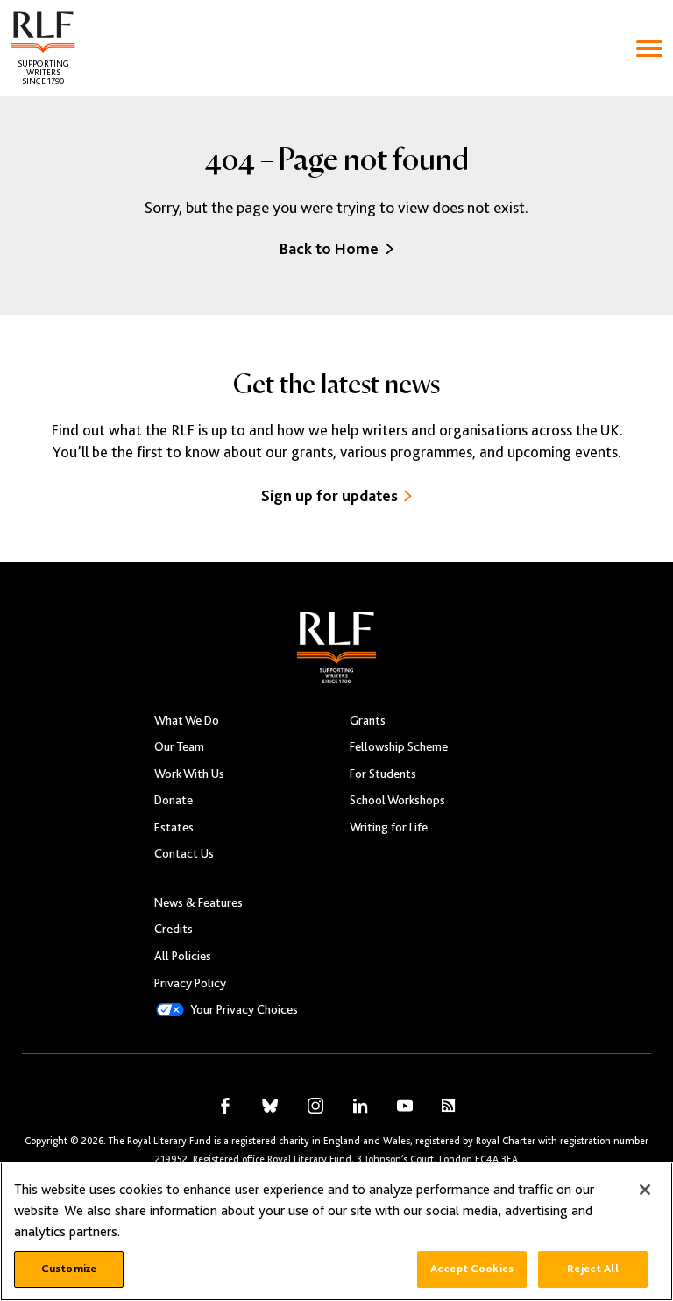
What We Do (186, 720)
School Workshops (397, 800)
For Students (383, 773)
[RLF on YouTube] (405, 1106)
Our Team (179, 746)
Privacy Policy (190, 983)
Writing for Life (389, 827)
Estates (174, 827)
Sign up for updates (329, 495)
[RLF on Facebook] (225, 1106)
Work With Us (189, 773)
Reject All (592, 1269)
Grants (368, 720)
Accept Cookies (472, 1269)
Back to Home (329, 248)
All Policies (182, 956)
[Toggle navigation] (649, 48)
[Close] (645, 1189)
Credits (173, 929)
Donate (173, 800)
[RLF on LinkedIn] (360, 1106)
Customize (68, 1269)
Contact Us (184, 853)
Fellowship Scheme (399, 746)
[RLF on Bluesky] (270, 1106)
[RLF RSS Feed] (448, 1105)
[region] (336, 1231)
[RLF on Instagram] (315, 1106)
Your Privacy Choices (244, 1009)
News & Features (198, 902)
